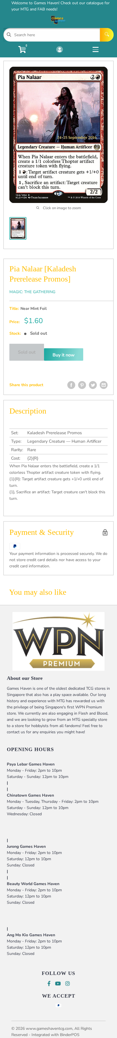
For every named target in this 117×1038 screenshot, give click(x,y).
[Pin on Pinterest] (82, 385)
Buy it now (64, 355)
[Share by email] (104, 385)
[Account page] (59, 50)
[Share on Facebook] (71, 385)
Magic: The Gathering (32, 292)
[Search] (107, 35)
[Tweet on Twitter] (93, 385)
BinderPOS (70, 1034)
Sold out (26, 352)
